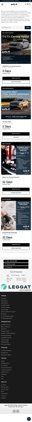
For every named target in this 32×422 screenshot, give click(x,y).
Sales (8, 275)
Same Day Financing (6, 350)
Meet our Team (4, 387)
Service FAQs (4, 393)
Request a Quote (5, 331)
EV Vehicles (4, 314)
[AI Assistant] (29, 419)
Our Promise (4, 365)
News (2, 391)
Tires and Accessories (6, 370)
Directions (3, 398)
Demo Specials (4, 309)
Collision (23, 275)
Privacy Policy (11, 406)
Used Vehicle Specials (6, 337)
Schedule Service (5, 363)
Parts (2, 378)
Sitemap (15, 405)
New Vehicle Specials (6, 335)
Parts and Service (15, 275)
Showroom (3, 298)
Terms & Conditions (22, 405)
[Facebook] (14, 411)
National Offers (4, 342)
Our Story (3, 385)
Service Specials (5, 340)
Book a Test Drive (5, 326)
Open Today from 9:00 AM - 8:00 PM (10, 0)
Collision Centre (5, 372)
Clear (27, 27)
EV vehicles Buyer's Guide (7, 316)
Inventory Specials (5, 307)
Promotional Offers (5, 344)
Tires (2, 376)
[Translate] (30, 1)
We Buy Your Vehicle (6, 355)
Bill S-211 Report (19, 406)
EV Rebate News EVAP (6, 318)
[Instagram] (17, 411)
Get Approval (4, 352)
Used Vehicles (4, 303)
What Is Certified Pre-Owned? (8, 311)
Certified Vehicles (5, 305)
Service (3, 361)
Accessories (4, 374)
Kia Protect (4, 329)
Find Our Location (11, 264)
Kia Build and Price (5, 324)
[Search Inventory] (30, 4)
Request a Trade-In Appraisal (8, 333)
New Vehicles (4, 301)
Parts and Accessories (6, 367)
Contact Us (4, 395)
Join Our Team (4, 389)
